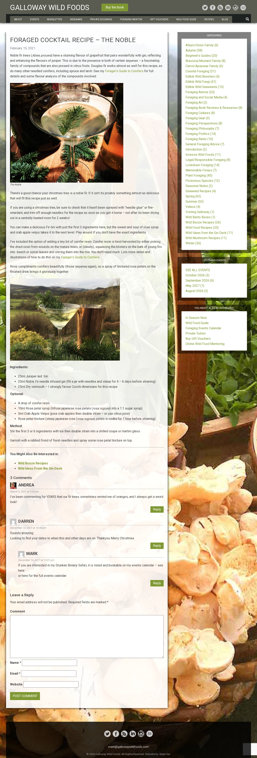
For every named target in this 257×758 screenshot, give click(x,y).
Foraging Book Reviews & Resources (214, 108)
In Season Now (196, 318)
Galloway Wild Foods (49, 7)
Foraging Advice (200, 92)
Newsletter (54, 19)
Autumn (194, 50)
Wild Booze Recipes (203, 222)
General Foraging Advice (205, 144)
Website (16, 684)
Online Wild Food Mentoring (205, 344)
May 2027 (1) (195, 286)
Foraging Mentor (131, 19)
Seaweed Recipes (201, 191)
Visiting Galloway (200, 212)
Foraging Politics (201, 134)
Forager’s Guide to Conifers (124, 71)
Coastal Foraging (201, 71)
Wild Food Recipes (202, 227)
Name (15, 663)
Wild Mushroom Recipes (206, 238)
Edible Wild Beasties (202, 76)
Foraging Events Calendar (203, 328)
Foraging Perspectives (204, 123)
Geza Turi (164, 754)
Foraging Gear (198, 118)
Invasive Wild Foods (203, 155)
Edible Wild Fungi (201, 82)
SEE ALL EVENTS (198, 270)
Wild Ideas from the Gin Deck (209, 233)
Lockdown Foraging (202, 165)
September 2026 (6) (200, 280)
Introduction (196, 149)
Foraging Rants (199, 139)
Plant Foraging (199, 175)
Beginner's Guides (201, 56)
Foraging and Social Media (206, 97)
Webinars (76, 19)
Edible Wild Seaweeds (205, 87)
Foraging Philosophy (202, 128)
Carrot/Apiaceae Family (204, 66)
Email (15, 673)
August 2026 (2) (197, 291)
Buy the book (115, 7)
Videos (193, 207)
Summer (195, 201)
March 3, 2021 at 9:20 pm (24, 491)
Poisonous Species (203, 181)
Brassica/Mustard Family (205, 61)
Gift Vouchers (159, 19)
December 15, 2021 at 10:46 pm (28, 527)
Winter (193, 243)
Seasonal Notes (199, 186)
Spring (193, 196)
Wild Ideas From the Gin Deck (40, 468)
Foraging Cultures (200, 113)
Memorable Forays (201, 170)
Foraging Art (196, 102)
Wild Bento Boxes (200, 217)
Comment (17, 611)
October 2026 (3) (197, 275)
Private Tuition (196, 333)
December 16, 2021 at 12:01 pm (36, 560)
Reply (157, 509)
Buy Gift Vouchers (198, 339)
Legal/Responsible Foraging (208, 160)
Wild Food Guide (197, 323)
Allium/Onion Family (202, 45)
